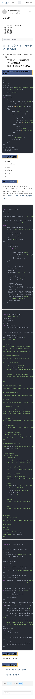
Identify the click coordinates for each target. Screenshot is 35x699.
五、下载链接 (8, 33)
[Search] (19, 2)
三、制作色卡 (8, 29)
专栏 (13, 2)
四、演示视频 (8, 31)
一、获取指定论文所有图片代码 (13, 25)
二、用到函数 (8, 27)
